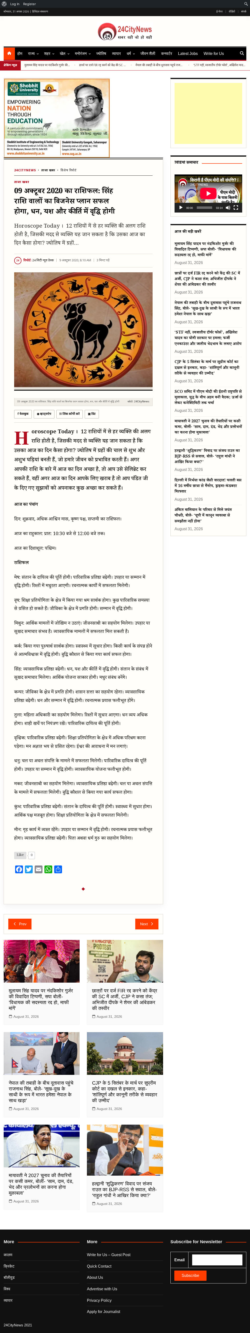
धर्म (129, 53)
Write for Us (214, 53)
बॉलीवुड (9, 1277)
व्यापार (116, 53)
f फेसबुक (23, 414)
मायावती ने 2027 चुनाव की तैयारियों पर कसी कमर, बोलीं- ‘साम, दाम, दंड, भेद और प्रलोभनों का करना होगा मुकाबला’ (208, 427)
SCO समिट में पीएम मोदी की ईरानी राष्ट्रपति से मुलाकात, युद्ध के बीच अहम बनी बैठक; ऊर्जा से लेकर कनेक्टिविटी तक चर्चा (208, 398)
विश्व (7, 1289)
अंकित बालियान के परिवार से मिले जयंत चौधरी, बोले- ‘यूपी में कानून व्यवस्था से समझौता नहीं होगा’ (203, 516)
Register (29, 4)
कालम (8, 1255)
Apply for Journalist (103, 1312)
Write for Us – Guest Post (108, 1255)
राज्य (31, 53)
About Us (95, 1277)
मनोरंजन (81, 53)
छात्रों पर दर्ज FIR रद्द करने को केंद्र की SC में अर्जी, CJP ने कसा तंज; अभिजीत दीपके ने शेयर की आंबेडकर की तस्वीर (103, 65)
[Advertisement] (207, 113)
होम (19, 53)
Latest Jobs (188, 53)
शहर (47, 53)
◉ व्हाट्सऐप (44, 414)
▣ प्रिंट (92, 414)
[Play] (180, 207)
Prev (23, 924)
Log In (15, 4)
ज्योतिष (101, 53)
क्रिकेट (9, 1266)
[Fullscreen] (235, 207)
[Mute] (228, 207)
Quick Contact (99, 1266)
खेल (62, 53)
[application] (208, 193)
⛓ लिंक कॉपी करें (70, 414)
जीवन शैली (147, 53)
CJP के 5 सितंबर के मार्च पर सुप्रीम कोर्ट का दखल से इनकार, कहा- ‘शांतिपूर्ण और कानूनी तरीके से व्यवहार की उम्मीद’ (207, 368)
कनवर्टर (166, 53)
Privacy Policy (99, 1300)
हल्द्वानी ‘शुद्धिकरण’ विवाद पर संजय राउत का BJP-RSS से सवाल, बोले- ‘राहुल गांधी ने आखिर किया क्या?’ (124, 1189)
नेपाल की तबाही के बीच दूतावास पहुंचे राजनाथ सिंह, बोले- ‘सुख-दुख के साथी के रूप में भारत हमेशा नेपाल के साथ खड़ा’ (160, 65)
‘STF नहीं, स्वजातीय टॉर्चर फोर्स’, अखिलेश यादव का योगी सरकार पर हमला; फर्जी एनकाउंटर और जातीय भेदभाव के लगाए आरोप (219, 65)
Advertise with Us (102, 1289)
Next (144, 924)
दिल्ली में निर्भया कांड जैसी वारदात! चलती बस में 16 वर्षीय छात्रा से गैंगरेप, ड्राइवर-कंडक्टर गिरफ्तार (208, 486)
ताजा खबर (48, 171)
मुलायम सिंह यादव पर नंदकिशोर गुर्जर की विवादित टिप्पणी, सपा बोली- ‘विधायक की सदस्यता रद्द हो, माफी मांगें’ (47, 65)
